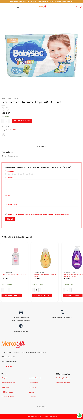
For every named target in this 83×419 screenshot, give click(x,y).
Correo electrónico (11, 204)
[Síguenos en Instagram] (40, 407)
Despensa (5, 378)
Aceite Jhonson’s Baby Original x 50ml (15, 275)
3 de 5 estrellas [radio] (14, 174)
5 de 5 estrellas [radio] (29, 174)
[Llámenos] (45, 407)
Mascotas (32, 397)
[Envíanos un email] (43, 407)
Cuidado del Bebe (12, 98)
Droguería (5, 387)
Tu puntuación (10, 171)
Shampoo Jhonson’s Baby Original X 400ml (45, 275)
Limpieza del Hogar (8, 382)
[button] (18, 6)
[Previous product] (7, 108)
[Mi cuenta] (77, 7)
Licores (31, 392)
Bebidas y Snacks (7, 392)
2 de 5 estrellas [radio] (9, 174)
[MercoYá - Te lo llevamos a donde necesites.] (41, 6)
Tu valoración (9, 177)
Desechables (33, 382)
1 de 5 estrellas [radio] (5, 174)
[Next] (81, 270)
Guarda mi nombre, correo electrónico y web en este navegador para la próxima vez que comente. (38, 214)
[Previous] (1, 270)
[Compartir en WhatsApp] (3, 134)
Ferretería (32, 387)
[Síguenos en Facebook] (38, 407)
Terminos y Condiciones (63, 378)
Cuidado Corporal (35, 378)
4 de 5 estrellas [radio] (20, 174)
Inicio (3, 98)
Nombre (8, 195)
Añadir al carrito (22, 121)
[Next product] (3, 108)
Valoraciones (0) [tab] (41, 146)
